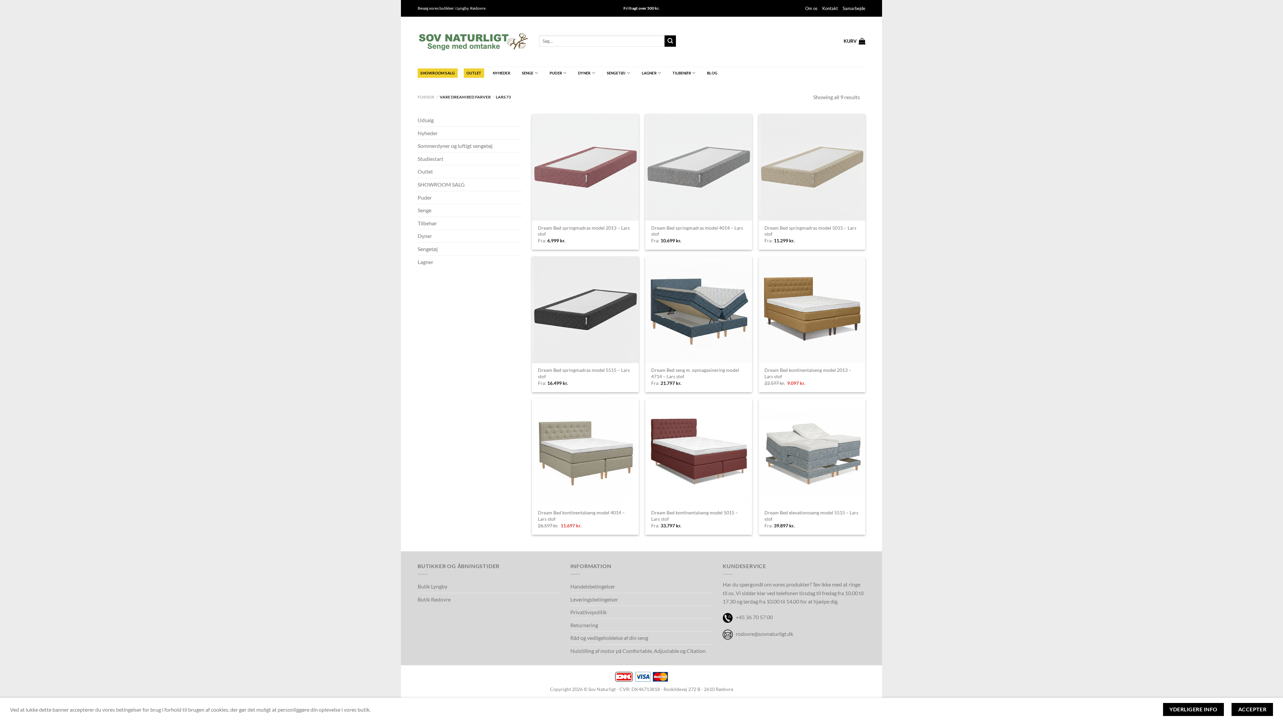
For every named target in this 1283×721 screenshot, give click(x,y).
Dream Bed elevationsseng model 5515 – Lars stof (811, 516)
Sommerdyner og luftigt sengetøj (455, 146)
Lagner (649, 73)
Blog (712, 73)
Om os (811, 8)
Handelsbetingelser (592, 586)
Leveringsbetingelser (594, 599)
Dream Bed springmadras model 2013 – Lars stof (584, 231)
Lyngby (462, 8)
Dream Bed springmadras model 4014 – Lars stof (697, 231)
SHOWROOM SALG (437, 73)
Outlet (473, 73)
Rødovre (477, 8)
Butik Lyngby (432, 586)
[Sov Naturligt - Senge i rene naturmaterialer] (473, 41)
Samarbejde (854, 8)
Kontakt (830, 8)
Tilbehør (682, 73)
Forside (426, 96)
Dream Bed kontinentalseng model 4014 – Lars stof (581, 516)
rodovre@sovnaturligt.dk (764, 634)
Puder (556, 73)
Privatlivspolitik (588, 612)
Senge (528, 73)
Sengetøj (616, 73)
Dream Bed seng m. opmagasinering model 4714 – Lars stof (695, 373)
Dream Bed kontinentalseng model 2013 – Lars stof (807, 373)
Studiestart (430, 159)
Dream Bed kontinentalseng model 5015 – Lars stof (694, 516)
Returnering (584, 625)
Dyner (584, 73)
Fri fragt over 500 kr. (641, 8)
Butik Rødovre (434, 599)
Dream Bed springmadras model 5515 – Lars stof (584, 373)
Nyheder (501, 73)
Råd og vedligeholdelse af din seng (609, 638)
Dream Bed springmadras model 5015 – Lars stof (810, 231)
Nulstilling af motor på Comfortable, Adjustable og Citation (638, 651)
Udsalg (426, 120)
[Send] (670, 41)
